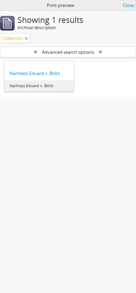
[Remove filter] (26, 38)
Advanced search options (68, 52)
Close (128, 5)
